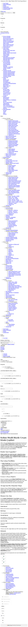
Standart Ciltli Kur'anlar (13, 120)
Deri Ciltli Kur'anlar (12, 126)
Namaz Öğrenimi (6, 64)
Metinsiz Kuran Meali (12, 145)
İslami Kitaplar (6, 97)
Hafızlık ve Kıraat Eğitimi (8, 41)
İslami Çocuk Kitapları (13, 220)
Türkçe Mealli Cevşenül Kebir (14, 274)
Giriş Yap (2, 345)
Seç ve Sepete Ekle (4, 432)
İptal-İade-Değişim (9, 587)
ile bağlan (2, 348)
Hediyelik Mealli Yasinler (8, 58)
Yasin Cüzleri (6, 48)
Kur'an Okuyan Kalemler (8, 38)
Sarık (4, 112)
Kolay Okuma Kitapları (13, 232)
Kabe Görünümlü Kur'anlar (14, 131)
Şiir (9, 312)
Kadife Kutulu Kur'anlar (13, 132)
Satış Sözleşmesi (9, 576)
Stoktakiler (4, 423)
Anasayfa (5, 353)
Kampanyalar (6, 6)
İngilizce (10, 253)
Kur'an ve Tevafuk (9, 568)
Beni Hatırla (4, 344)
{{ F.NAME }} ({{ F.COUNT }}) (12, 416)
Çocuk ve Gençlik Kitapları (8, 106)
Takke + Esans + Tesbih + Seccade (15, 202)
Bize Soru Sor (9, 571)
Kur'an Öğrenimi (6, 62)
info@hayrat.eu (12, 594)
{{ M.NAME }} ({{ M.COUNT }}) (12, 398)
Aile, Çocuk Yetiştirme (7, 105)
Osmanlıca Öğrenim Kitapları (9, 71)
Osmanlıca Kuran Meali (13, 144)
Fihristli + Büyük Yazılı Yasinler (9, 52)
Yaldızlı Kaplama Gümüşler (14, 186)
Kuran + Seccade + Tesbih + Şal (15, 200)
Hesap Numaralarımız (10, 584)
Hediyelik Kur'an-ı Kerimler (9, 57)
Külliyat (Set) (6, 86)
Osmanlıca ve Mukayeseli (13, 244)
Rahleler (5, 114)
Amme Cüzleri (6, 55)
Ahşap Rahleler (11, 324)
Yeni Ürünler (5, 3)
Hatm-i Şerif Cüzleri (7, 39)
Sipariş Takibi (8, 588)
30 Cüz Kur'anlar (11, 127)
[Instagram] (4, 563)
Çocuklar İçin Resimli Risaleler (9, 83)
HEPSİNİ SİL (3, 422)
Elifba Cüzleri (6, 43)
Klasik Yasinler (6, 49)
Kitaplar (4, 69)
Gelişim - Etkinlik (6, 68)
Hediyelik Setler (6, 59)
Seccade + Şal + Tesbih (13, 198)
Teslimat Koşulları (9, 574)
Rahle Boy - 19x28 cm (13, 210)
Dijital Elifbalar (11, 150)
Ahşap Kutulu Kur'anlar (13, 130)
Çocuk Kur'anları (6, 63)
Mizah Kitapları (6, 104)
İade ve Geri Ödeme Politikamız (12, 577)
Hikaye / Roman (11, 305)
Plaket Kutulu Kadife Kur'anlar (14, 180)
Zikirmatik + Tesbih (12, 203)
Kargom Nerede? (6, 9)
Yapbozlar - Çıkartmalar (8, 66)
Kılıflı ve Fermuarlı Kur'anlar (14, 121)
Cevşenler (5, 88)
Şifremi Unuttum (10, 344)
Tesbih (4, 111)
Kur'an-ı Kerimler (6, 36)
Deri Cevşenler (6, 91)
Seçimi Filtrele (3, 427)
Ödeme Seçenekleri (10, 583)
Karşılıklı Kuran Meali (13, 141)
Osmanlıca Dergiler (7, 76)
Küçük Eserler (6, 79)
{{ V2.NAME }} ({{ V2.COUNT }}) (13, 383)
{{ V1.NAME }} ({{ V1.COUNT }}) (13, 375)
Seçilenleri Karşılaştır (5, 431)
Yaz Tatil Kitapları (12, 222)
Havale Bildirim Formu (10, 585)
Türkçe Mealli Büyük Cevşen (14, 271)
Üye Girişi (5, 338)
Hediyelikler (5, 56)
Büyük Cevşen (6, 89)
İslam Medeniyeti (11, 289)
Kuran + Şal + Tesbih (12, 197)
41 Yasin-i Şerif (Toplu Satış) (9, 50)
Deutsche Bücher (6, 46)
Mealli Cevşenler (6, 94)
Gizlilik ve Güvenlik (10, 578)
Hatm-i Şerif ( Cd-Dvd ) (8, 45)
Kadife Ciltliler (11, 166)
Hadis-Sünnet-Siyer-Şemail (14, 285)
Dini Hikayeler (11, 284)
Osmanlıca (10, 250)
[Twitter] (4, 560)
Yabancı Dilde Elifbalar (13, 151)
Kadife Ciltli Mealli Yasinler (14, 190)
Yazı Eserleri (5, 81)
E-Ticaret (10, 625)
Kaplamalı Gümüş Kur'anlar (14, 133)
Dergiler (5, 101)
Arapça (9, 245)
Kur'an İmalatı (9, 569)
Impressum (8, 567)
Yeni (3, 426)
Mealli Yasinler (6, 54)
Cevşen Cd (5, 95)
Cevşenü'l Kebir (6, 90)
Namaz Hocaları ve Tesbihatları (9, 99)
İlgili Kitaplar (6, 84)
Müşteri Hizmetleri (7, 4)
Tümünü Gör (11, 134)
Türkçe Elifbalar (11, 149)
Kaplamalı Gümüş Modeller (14, 185)
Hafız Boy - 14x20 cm (13, 212)
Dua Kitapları (6, 98)
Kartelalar (5, 65)
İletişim (4, 5)
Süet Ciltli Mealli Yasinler (13, 191)
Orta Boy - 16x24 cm (12, 211)
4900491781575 (17, 592)
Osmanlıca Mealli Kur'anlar (8, 74)
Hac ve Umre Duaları (7, 102)
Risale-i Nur (5, 77)
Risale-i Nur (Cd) (6, 85)
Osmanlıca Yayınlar (7, 70)
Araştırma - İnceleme (12, 283)
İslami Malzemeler (7, 109)
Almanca (10, 249)
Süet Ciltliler (10, 167)
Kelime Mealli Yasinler (13, 170)
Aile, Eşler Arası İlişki (12, 299)
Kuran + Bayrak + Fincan (13, 199)
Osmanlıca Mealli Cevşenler (9, 75)
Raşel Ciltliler (11, 169)
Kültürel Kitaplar (11, 233)
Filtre (2, 429)
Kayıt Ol (2, 346)
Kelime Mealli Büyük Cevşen (14, 273)
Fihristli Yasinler (6, 51)
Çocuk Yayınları (6, 61)
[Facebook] (4, 557)
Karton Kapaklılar (12, 165)
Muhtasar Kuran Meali (13, 140)
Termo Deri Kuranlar (12, 124)
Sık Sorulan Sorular (10, 581)
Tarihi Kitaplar (6, 103)
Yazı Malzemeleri (6, 82)
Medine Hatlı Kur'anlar (13, 125)
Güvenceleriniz (9, 570)
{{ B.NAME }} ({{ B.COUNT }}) (12, 391)
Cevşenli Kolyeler (7, 92)
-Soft (8, 625)
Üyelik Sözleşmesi (9, 575)
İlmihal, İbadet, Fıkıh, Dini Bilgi (15, 286)
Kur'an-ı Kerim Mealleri (8, 42)
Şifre (1, 342)
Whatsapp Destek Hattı (8, 8)
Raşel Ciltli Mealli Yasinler (13, 192)
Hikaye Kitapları (11, 223)
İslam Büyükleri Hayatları (13, 287)
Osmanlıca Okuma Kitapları (9, 72)
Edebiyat (5, 108)
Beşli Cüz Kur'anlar (12, 129)
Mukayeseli (10, 251)
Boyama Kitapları (12, 224)
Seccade (5, 110)
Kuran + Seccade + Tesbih (13, 196)
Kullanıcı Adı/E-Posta (5, 340)
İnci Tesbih (10, 319)
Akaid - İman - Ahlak (12, 282)
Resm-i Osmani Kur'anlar (8, 44)
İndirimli (4, 425)
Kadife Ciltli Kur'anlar (13, 123)
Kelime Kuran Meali (12, 143)
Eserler (4, 78)
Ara (14, 12)
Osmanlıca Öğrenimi (12, 225)
